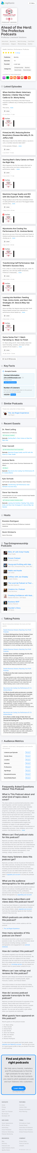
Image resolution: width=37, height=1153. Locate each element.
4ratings (17, 52)
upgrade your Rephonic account (11, 1044)
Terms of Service (24, 1143)
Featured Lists (6, 1145)
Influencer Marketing (7, 1132)
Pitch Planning (23, 1111)
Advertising (5, 1127)
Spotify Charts (6, 1150)
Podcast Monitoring (7, 1134)
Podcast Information (24, 1109)
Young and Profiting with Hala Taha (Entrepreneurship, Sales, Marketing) (20, 564)
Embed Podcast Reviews (26, 1132)
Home (3, 1105)
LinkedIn (21, 1145)
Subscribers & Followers (26, 1127)
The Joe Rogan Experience (18, 413)
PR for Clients (5, 1125)
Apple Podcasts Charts (8, 1147)
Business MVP (13, 602)
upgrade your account (13, 874)
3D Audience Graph (24, 1123)
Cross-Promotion (6, 1129)
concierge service (16, 964)
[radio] (3, 52)
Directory (4, 1143)
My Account (5, 1113)
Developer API (6, 1116)
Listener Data (23, 1107)
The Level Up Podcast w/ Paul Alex (20, 583)
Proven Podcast (14, 558)
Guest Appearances (7, 1123)
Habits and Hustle (15, 570)
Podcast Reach (23, 1125)
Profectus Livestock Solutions (13, 37)
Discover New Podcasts (26, 1129)
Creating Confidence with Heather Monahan (20, 595)
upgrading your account (24, 894)
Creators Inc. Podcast (16, 589)
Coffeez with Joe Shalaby (18, 577)
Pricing (4, 1107)
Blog (3, 1141)
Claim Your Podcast (7, 1111)
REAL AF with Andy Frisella (18, 552)
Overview (22, 1105)
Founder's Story (14, 608)
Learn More (18, 1088)
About (3, 1109)
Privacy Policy (23, 1141)
